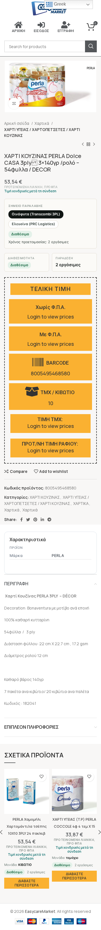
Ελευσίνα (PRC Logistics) (33, 224)
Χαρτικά (42, 123)
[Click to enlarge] (14, 103)
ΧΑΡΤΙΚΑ (81, 503)
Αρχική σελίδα (17, 123)
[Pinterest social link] (35, 519)
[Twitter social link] (28, 519)
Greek (59, 4)
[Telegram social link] (49, 519)
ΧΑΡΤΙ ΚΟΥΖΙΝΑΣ (45, 497)
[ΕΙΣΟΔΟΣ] (41, 24)
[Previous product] (83, 144)
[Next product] (94, 144)
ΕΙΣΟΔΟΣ (41, 31)
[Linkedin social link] (42, 519)
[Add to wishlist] (41, 777)
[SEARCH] (91, 46)
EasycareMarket (40, 911)
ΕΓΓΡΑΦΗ (66, 31)
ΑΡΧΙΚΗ (18, 31)
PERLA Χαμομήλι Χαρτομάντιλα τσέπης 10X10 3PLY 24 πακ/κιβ (27, 826)
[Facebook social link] (21, 519)
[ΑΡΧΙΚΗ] (18, 24)
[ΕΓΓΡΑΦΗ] (65, 24)
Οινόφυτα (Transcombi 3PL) (36, 214)
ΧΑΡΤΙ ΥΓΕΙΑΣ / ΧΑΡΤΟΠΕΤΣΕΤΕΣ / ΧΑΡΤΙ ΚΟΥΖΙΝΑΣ (42, 132)
